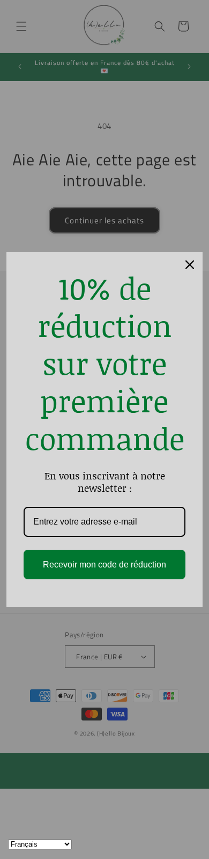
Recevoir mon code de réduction (104, 564)
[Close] (190, 265)
